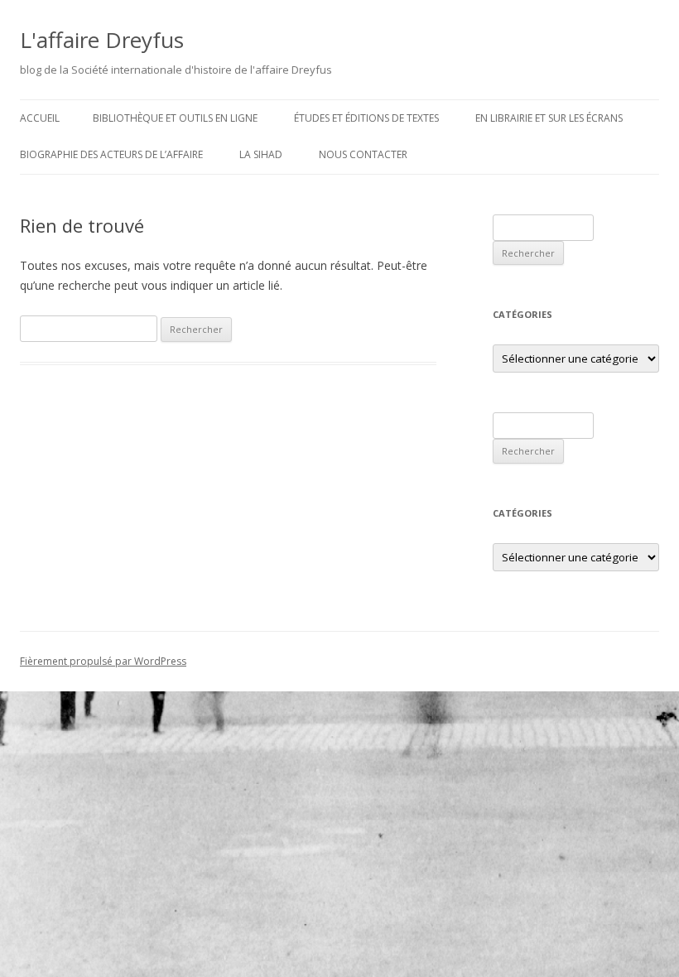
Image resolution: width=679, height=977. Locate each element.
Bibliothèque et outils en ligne (175, 118)
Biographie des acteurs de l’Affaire (111, 154)
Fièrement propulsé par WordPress (103, 661)
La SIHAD (260, 154)
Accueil (40, 118)
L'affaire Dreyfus (102, 40)
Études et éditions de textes (366, 118)
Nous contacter (363, 154)
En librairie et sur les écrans (549, 118)
